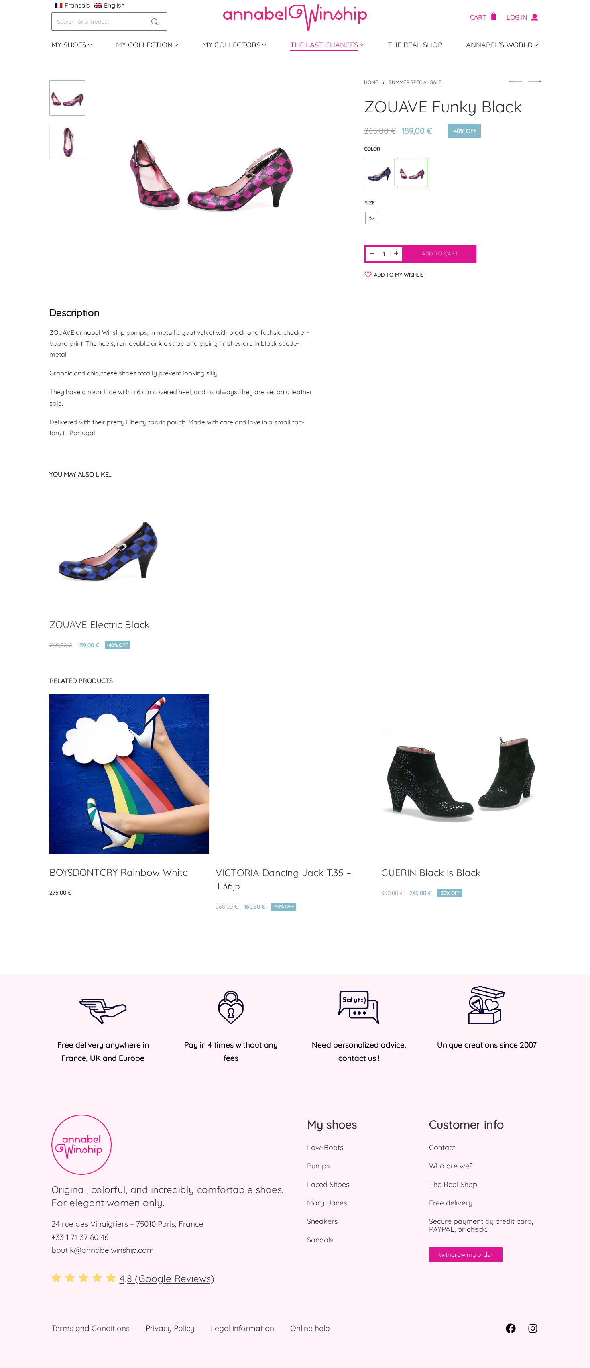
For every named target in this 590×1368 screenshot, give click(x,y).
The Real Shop (453, 1184)
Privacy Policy (170, 1328)
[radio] (372, 218)
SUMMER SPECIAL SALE (415, 82)
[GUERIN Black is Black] (461, 774)
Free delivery (450, 1202)
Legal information (242, 1328)
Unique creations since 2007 (487, 1045)
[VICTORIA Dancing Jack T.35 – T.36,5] (295, 774)
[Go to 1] (67, 98)
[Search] (154, 21)
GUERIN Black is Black (431, 872)
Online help (310, 1328)
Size (370, 203)
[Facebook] (511, 1328)
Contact (442, 1147)
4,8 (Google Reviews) (167, 1278)
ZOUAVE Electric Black (99, 625)
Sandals (320, 1239)
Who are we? (451, 1165)
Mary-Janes (327, 1202)
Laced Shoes (328, 1184)
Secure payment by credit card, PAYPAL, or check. (481, 1225)
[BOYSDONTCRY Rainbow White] (129, 774)
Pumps (318, 1165)
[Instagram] (533, 1328)
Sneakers (322, 1221)
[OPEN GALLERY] (212, 170)
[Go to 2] (67, 142)
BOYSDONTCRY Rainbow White (118, 872)
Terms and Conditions (90, 1328)
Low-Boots (325, 1147)
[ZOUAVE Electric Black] (379, 173)
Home (371, 82)
